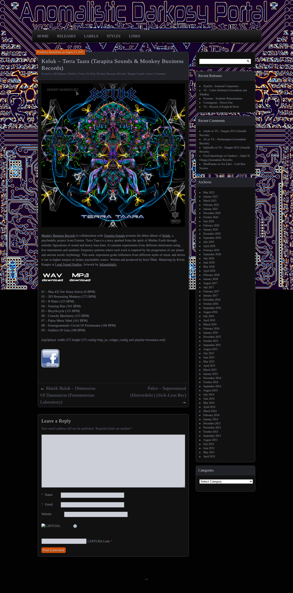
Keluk (166, 235)
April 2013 (209, 456)
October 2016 (210, 303)
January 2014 (210, 419)
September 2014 (212, 386)
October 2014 (210, 382)
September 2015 (212, 345)
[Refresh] (75, 526)
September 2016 (212, 308)
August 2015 (210, 349)
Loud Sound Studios (68, 264)
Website (46, 514)
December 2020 (211, 213)
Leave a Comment (155, 73)
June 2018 (208, 262)
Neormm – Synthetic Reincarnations (222, 98)
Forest (81, 73)
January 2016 (210, 332)
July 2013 (208, 444)
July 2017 (208, 287)
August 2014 (210, 390)
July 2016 (208, 316)
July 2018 (208, 258)
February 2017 (211, 291)
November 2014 (212, 378)
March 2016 (210, 324)
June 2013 (208, 448)
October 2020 (210, 217)
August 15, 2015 (75, 52)
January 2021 (210, 209)
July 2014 (208, 394)
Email (47, 504)
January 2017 (210, 295)
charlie (206, 131)
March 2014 (210, 411)
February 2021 (211, 204)
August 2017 (210, 283)
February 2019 (211, 250)
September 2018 (212, 254)
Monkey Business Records (111, 73)
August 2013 (210, 440)
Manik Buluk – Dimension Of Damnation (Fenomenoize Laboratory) (67, 395)
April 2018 (209, 270)
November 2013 (212, 427)
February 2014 (211, 415)
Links (134, 36)
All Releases (59, 73)
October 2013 (210, 431)
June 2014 (208, 398)
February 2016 (211, 328)
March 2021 (210, 200)
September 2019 (212, 237)
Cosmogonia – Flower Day (218, 102)
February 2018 (211, 275)
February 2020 (211, 225)
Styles (113, 36)
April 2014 (209, 407)
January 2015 (210, 374)
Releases (66, 36)
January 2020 (210, 229)
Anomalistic (55, 52)
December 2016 (211, 299)
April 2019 (209, 246)
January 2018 (210, 279)
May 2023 (208, 192)
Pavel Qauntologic (213, 155)
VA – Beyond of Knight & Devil (221, 106)
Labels (91, 36)
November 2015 (212, 336)
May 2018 (208, 266)
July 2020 (208, 221)
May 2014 (208, 402)
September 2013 (212, 435)
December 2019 (211, 233)
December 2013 (211, 423)
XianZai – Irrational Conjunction (221, 86)
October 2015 (210, 341)
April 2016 (209, 320)
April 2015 (209, 365)
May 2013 (208, 452)
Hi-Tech (91, 73)
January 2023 (210, 196)
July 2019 (208, 242)
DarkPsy (72, 73)
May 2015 (208, 361)
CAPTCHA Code (98, 541)
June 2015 (208, 357)
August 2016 (210, 312)
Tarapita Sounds (136, 73)
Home (43, 36)
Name (46, 495)
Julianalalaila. (108, 264)
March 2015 (210, 369)
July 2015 (208, 353)
